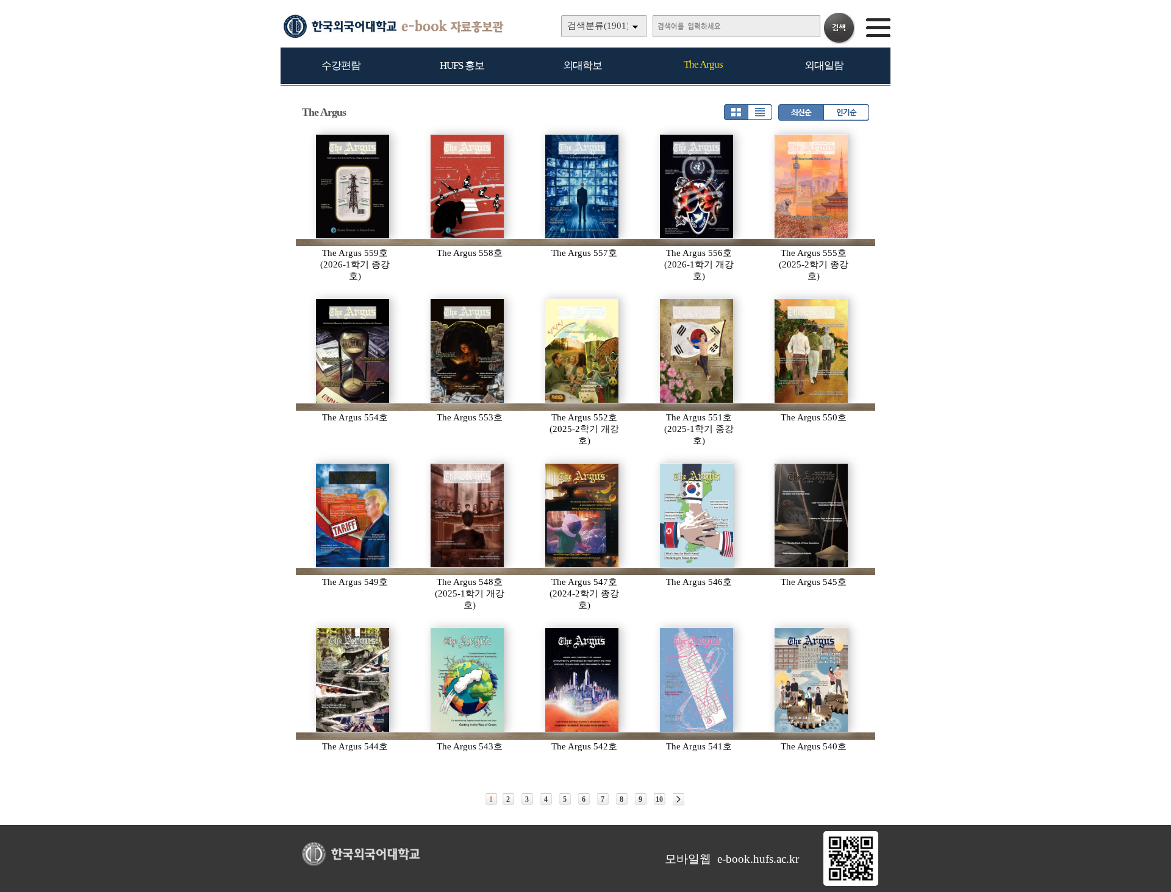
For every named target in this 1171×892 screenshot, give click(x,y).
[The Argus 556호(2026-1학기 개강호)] (697, 186)
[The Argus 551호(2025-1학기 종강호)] (697, 351)
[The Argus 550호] (812, 351)
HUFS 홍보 (462, 65)
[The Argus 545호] (812, 515)
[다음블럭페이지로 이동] (678, 799)
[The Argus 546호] (697, 515)
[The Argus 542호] (582, 680)
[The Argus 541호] (697, 680)
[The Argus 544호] (353, 680)
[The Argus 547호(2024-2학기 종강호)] (582, 515)
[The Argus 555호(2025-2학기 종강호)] (812, 186)
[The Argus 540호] (812, 680)
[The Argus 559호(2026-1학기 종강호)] (353, 186)
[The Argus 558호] (468, 186)
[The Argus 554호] (353, 351)
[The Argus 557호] (582, 186)
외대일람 (823, 65)
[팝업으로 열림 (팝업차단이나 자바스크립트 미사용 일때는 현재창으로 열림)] (850, 883)
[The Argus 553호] (468, 351)
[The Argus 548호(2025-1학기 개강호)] (468, 515)
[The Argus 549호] (353, 515)
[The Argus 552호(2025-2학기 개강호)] (582, 351)
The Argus (703, 64)
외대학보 (582, 65)
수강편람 (340, 65)
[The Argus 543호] (468, 680)
